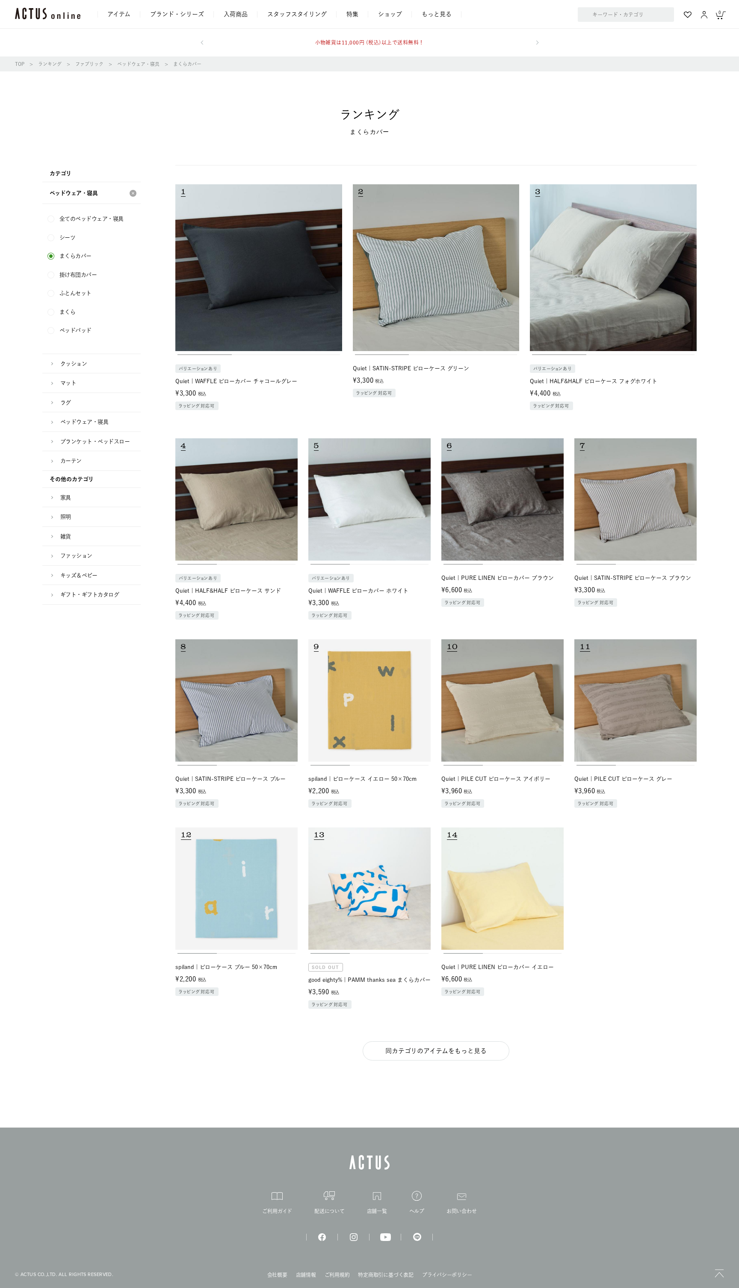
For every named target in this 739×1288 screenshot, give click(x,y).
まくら (67, 312)
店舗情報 (306, 1274)
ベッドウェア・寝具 (138, 64)
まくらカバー (187, 64)
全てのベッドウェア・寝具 (91, 219)
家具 (65, 497)
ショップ (390, 14)
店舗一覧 (377, 1211)
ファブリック (89, 64)
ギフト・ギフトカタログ (89, 594)
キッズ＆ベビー (78, 575)
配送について (329, 1211)
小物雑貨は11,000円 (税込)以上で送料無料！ (369, 42)
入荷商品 (236, 14)
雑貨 (65, 536)
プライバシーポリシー (447, 1274)
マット (68, 383)
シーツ (67, 237)
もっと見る (437, 14)
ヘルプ (416, 1211)
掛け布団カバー (78, 275)
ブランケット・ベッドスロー (95, 441)
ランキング (50, 64)
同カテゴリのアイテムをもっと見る (436, 1051)
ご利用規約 (337, 1274)
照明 (65, 517)
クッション (73, 363)
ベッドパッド (75, 330)
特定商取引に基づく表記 (385, 1274)
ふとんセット (75, 293)
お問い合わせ (461, 1211)
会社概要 (277, 1274)
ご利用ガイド (277, 1211)
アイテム (118, 14)
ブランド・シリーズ (177, 14)
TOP (19, 64)
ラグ (65, 402)
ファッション (76, 555)
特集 (352, 14)
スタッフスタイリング (297, 14)
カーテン (71, 461)
